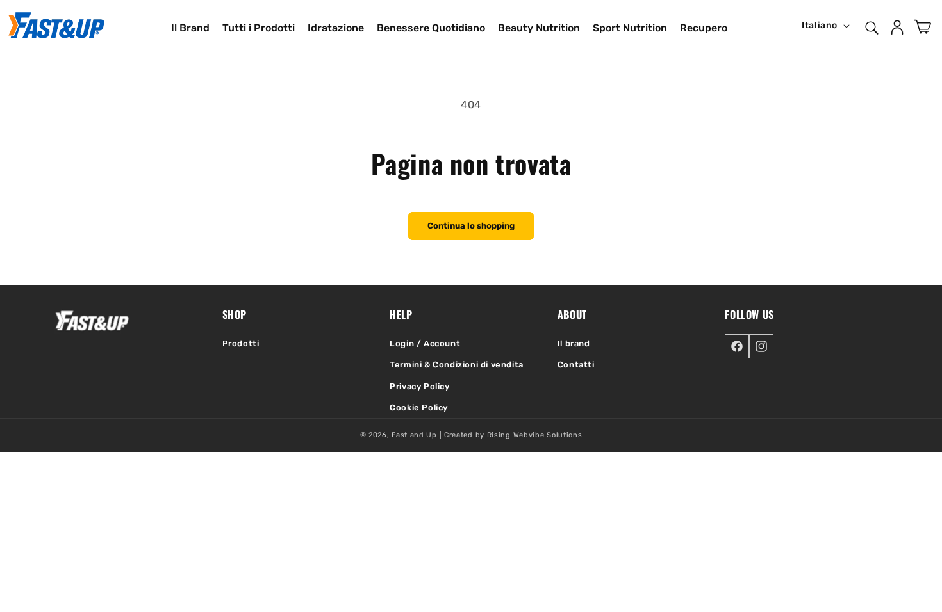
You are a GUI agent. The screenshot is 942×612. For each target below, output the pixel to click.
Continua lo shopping (471, 225)
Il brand (574, 343)
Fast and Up (414, 435)
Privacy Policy (419, 386)
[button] (870, 25)
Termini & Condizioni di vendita (457, 364)
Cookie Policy (419, 407)
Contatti (576, 364)
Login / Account (425, 343)
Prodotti (241, 343)
